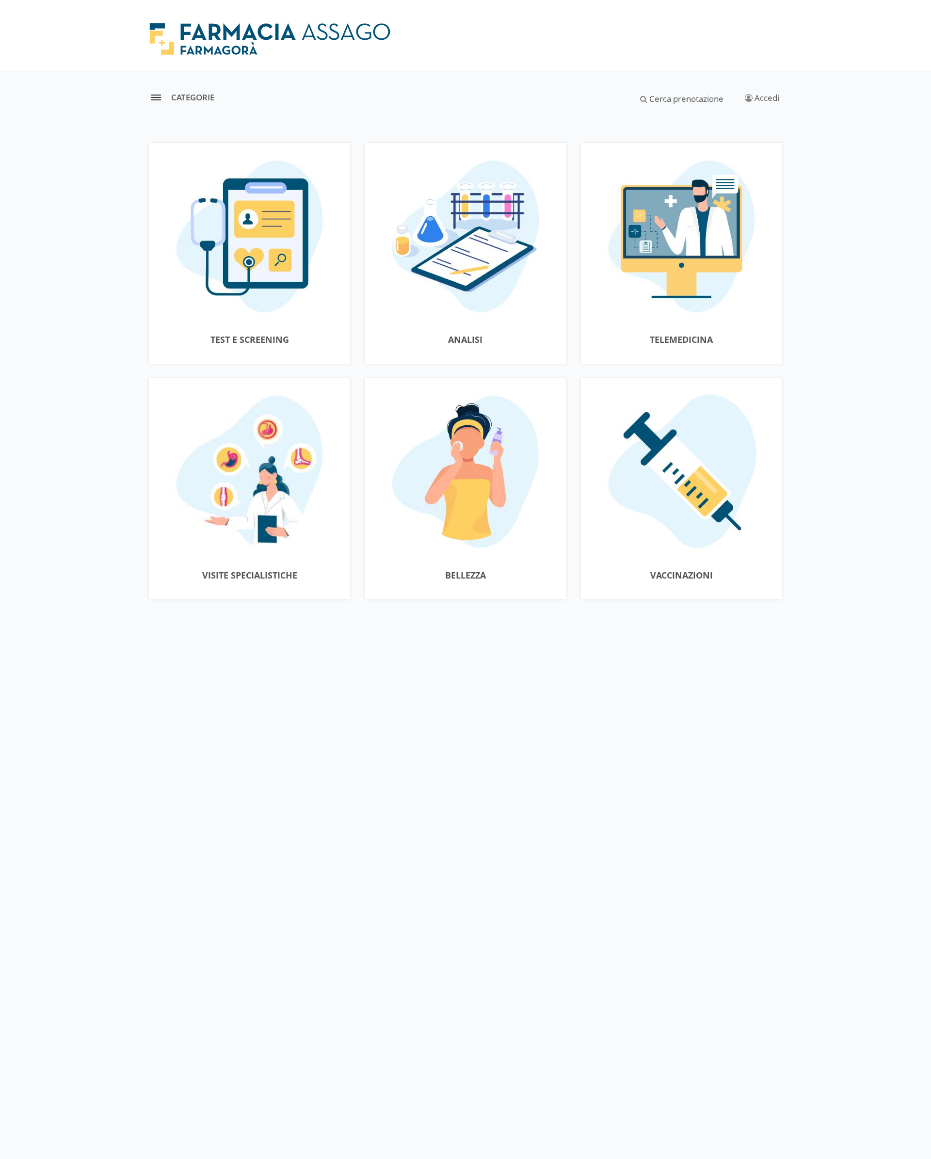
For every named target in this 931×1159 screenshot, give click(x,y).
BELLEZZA (465, 575)
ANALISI (465, 340)
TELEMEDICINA (681, 340)
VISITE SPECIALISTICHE (249, 575)
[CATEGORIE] (156, 97)
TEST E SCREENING (249, 340)
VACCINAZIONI (681, 575)
